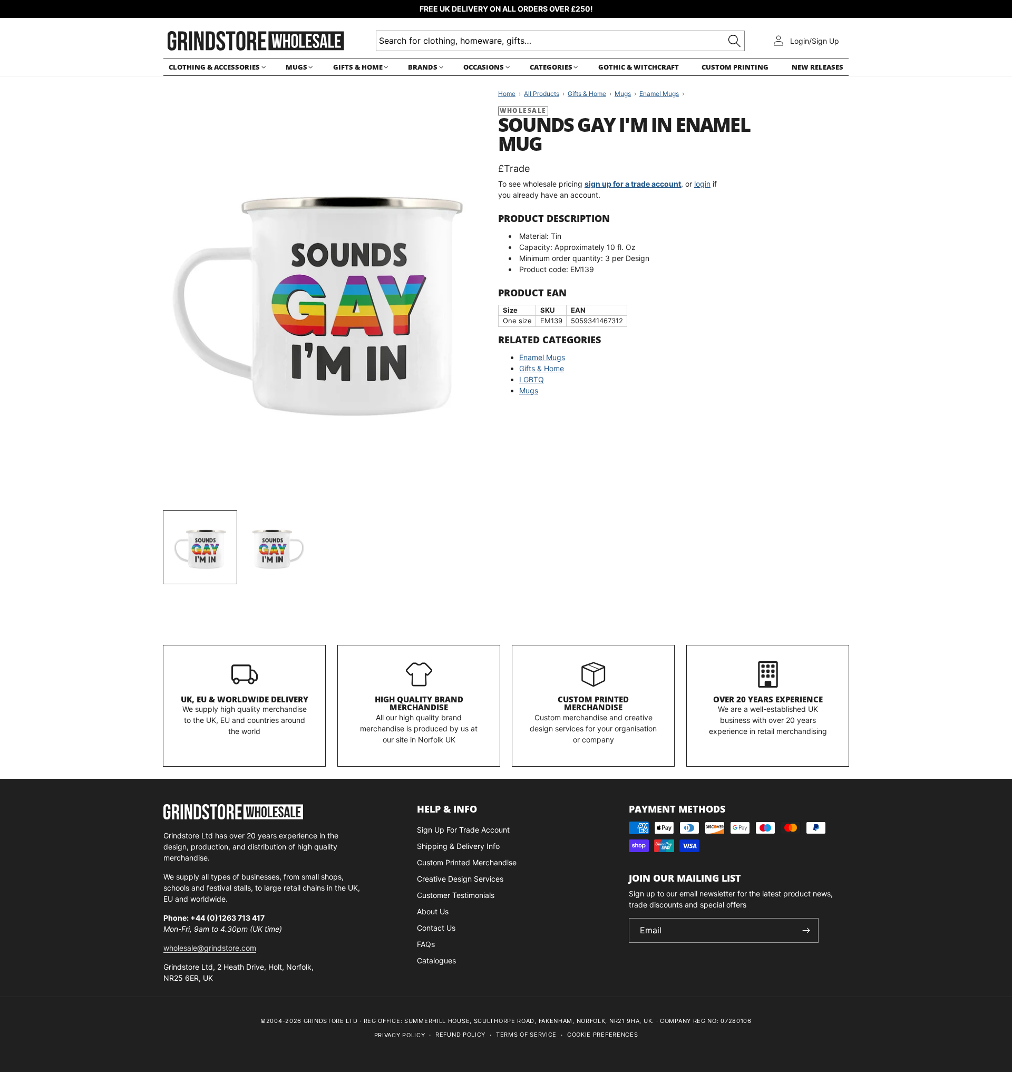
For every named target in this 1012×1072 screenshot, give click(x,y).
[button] (215, 67)
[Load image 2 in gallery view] (278, 547)
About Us (433, 911)
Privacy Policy (399, 1035)
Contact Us (436, 927)
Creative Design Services (460, 878)
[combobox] (560, 41)
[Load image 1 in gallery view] (200, 547)
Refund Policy (460, 1034)
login (702, 183)
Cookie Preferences (602, 1034)
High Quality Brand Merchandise (419, 703)
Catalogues (436, 960)
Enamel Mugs (542, 357)
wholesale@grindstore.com (209, 947)
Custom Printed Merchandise (593, 703)
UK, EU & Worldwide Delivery (244, 699)
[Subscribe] (806, 930)
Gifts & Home (541, 368)
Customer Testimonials (455, 895)
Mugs (528, 390)
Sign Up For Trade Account (463, 829)
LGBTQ (531, 379)
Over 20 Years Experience (768, 699)
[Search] (734, 41)
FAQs (426, 944)
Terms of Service (526, 1034)
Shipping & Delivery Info (458, 846)
